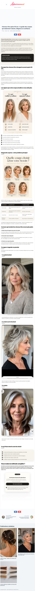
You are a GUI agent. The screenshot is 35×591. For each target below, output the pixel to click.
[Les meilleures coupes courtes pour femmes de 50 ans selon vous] (26, 540)
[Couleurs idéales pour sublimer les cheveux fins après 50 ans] (8, 572)
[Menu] (6, 4)
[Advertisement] (17, 15)
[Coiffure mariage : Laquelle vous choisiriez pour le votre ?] (8, 542)
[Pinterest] (19, 34)
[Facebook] (15, 34)
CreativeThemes (15, 589)
